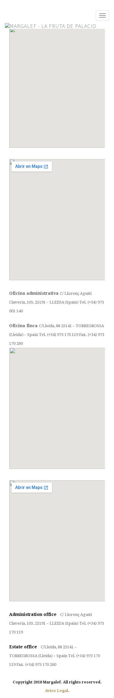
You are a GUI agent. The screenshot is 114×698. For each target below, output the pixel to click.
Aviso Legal (56, 690)
